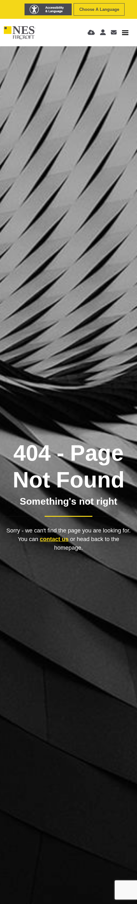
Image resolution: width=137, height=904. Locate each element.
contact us (54, 539)
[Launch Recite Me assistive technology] (48, 9)
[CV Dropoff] (91, 32)
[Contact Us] (114, 32)
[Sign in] (103, 32)
